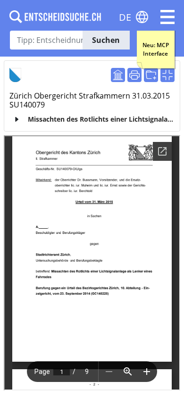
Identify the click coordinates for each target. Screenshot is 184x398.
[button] (167, 17)
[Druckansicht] (134, 75)
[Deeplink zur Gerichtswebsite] (118, 75)
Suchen (106, 40)
